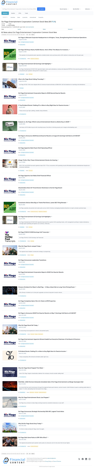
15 (27, 34)
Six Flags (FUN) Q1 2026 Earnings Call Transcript (34, 232)
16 (29, 34)
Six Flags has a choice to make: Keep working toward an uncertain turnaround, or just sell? (41, 402)
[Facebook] (82, 461)
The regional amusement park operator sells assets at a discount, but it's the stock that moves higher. (44, 442)
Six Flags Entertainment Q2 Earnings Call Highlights (35, 63)
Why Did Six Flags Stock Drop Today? (30, 423)
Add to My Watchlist (30, 27)
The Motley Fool (23, 58)
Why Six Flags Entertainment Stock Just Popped (34, 397)
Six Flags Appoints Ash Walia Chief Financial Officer (34, 175)
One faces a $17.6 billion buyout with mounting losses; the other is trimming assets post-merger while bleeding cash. (48, 127)
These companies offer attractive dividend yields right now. (34, 356)
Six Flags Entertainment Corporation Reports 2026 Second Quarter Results (41, 93)
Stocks (13, 13)
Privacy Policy (48, 461)
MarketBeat (22, 74)
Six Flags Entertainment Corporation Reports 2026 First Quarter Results (41, 272)
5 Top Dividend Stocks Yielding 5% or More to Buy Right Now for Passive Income (44, 105)
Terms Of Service (57, 461)
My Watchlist (76, 9)
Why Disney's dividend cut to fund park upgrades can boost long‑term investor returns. (41, 292)
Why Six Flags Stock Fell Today (28, 325)
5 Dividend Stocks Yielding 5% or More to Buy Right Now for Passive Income (42, 351)
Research (70, 29)
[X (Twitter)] (79, 461)
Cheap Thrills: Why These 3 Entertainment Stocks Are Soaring (38, 160)
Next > (33, 34)
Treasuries (40, 17)
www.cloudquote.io (51, 458)
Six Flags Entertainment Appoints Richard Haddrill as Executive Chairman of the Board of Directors (49, 339)
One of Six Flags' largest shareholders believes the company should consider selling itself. (41, 373)
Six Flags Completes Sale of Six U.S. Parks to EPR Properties (37, 301)
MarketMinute (22, 392)
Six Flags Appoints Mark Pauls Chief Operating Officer (35, 148)
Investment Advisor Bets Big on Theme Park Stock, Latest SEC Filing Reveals (42, 202)
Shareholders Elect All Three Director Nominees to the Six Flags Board (40, 188)
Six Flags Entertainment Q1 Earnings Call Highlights (35, 216)
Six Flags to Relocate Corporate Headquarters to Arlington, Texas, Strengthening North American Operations (52, 37)
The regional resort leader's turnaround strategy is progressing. (35, 251)
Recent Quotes (63, 9)
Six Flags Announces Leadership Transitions (32, 260)
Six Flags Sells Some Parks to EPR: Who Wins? (33, 437)
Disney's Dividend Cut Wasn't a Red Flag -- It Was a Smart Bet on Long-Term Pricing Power (47, 287)
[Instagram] (89, 461)
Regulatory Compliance (35, 58)
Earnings (30, 74)
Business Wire (22, 44)
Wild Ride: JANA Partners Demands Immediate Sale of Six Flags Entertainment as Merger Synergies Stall (50, 382)
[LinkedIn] (86, 461)
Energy (36, 334)
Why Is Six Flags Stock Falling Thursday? (31, 79)
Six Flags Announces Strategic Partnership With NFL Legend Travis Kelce (41, 411)
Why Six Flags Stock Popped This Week (31, 368)
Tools (26, 13)
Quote (19, 29)
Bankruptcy (32, 392)
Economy (30, 170)
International (33, 17)
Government (40, 334)
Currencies (24, 17)
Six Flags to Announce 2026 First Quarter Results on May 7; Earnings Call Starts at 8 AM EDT (47, 313)
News (18, 17)
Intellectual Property (34, 211)
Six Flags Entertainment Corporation (27, 97)
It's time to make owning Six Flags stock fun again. (32, 429)
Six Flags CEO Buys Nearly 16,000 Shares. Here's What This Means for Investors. (44, 49)
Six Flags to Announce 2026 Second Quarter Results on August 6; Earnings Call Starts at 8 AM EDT (49, 136)
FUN (53, 21)
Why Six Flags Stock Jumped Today (30, 246)
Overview (13, 17)
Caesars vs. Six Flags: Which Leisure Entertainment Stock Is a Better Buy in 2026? (44, 122)
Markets (5, 13)
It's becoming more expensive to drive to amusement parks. (34, 330)
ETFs (20, 13)
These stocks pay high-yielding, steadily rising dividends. (33, 110)
